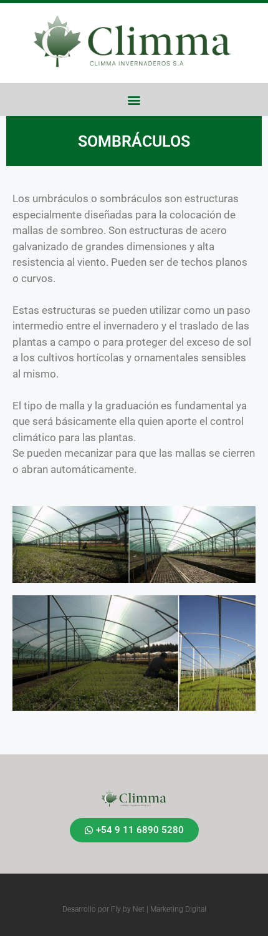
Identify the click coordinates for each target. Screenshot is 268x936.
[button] (134, 99)
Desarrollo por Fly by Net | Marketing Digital (134, 909)
